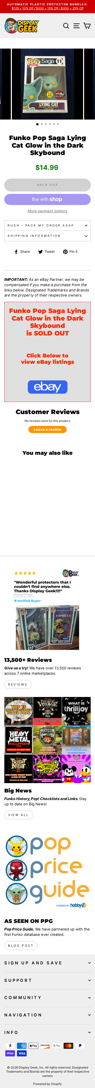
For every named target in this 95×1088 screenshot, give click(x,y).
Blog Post (21, 945)
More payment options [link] (47, 211)
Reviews (18, 684)
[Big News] (47, 740)
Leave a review (47, 429)
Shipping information (34, 236)
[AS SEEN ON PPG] (47, 870)
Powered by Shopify (47, 1084)
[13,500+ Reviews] (47, 609)
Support (18, 980)
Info (11, 1032)
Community (23, 997)
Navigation (23, 1014)
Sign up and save (33, 962)
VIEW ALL (18, 815)
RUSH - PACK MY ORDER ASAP (41, 225)
